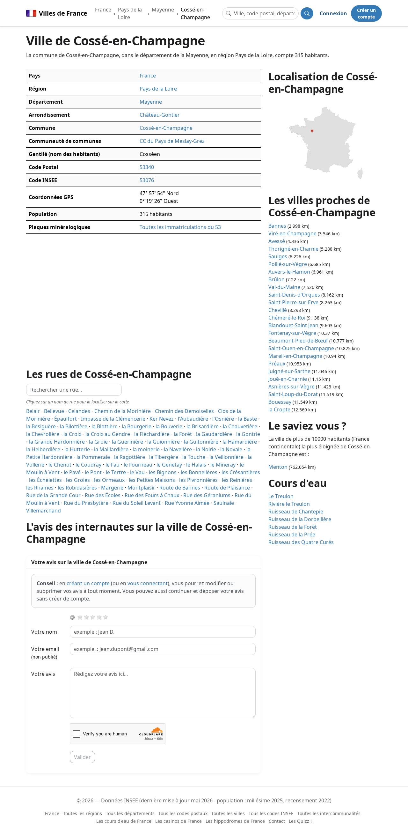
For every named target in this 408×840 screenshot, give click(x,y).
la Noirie (206, 449)
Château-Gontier (160, 114)
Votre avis (43, 673)
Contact (277, 821)
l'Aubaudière (193, 418)
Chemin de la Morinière (122, 411)
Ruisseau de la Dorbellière (299, 519)
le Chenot (59, 464)
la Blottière (104, 426)
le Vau (137, 472)
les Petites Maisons (152, 479)
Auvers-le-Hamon (289, 271)
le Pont (93, 472)
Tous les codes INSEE (271, 813)
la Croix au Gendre (107, 434)
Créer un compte (366, 13)
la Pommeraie (93, 457)
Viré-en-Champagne (292, 233)
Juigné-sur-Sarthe (289, 371)
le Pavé (72, 472)
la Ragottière (129, 457)
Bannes (277, 225)
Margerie (112, 487)
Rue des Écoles (102, 495)
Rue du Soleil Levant (137, 502)
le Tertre (116, 472)
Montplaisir (141, 487)
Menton (278, 466)
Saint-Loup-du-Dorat (293, 394)
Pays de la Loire (130, 13)
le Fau (113, 464)
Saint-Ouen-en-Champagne (301, 348)
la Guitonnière (201, 441)
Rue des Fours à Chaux (152, 495)
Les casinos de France (178, 821)
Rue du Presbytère (86, 502)
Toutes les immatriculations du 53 (180, 227)
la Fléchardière (152, 434)
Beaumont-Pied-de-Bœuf (298, 340)
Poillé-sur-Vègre (287, 264)
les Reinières (237, 479)
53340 (147, 167)
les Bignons (163, 472)
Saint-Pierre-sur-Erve (293, 302)
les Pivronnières (198, 479)
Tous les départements (130, 813)
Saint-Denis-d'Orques (294, 294)
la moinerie (146, 449)
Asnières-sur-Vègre (291, 386)
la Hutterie (77, 449)
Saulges (277, 256)
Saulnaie (224, 502)
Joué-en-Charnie (287, 378)
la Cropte (279, 409)
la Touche (193, 457)
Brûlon (276, 279)
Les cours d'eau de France (123, 821)
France (103, 9)
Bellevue (54, 411)
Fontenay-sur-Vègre (292, 332)
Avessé (276, 241)
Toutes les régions (82, 813)
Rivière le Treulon (289, 503)
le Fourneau (138, 464)
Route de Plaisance (227, 487)
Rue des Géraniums (206, 495)
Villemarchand (43, 510)
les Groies (78, 479)
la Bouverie (169, 426)
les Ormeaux (109, 479)
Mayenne (163, 9)
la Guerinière (127, 441)
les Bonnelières (199, 472)
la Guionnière (163, 441)
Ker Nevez (161, 418)
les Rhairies (40, 487)
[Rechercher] (307, 13)
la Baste (247, 418)
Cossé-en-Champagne (195, 13)
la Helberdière (43, 449)
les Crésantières (241, 472)
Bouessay (279, 401)
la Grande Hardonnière (57, 441)
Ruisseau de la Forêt (292, 526)
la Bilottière (73, 426)
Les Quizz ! (300, 821)
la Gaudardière (214, 434)
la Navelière (178, 449)
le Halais (196, 464)
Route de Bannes (179, 487)
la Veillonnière (226, 457)
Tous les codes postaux (183, 813)
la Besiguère (41, 426)
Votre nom (44, 631)
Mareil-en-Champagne (295, 355)
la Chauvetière (240, 426)
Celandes (79, 411)
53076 (147, 180)
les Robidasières (77, 487)
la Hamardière (239, 441)
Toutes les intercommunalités (329, 813)
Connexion (333, 13)
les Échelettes (45, 479)
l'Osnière (223, 418)
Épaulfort (65, 418)
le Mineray (223, 464)
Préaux (276, 363)
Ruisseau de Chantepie (295, 511)
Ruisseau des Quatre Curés (301, 542)
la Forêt (183, 434)
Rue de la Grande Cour (53, 495)
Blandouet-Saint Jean (293, 325)
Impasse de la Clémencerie (113, 418)
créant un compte (88, 583)
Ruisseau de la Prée (291, 534)
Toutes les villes (228, 813)
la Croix (72, 434)
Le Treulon (281, 496)
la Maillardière (111, 449)
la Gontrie (248, 434)
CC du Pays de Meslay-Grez (172, 140)
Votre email (45, 652)
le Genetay (169, 464)
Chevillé (277, 309)
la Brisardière (202, 426)
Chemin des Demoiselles (184, 411)
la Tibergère (163, 457)
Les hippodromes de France (235, 821)
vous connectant (147, 583)
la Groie (98, 441)
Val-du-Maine (284, 287)
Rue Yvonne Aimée (187, 502)
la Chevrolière (42, 434)
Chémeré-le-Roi (286, 317)
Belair (33, 411)
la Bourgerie (136, 426)
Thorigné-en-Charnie (293, 248)
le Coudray (88, 464)
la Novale (231, 449)
